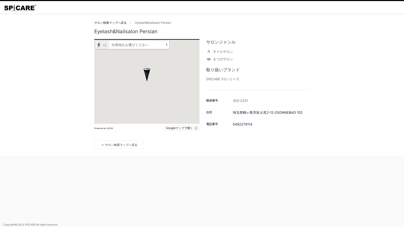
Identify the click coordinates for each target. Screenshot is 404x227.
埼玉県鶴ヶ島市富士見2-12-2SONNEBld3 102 (268, 112)
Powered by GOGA (103, 128)
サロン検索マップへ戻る (110, 22)
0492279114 (242, 124)
